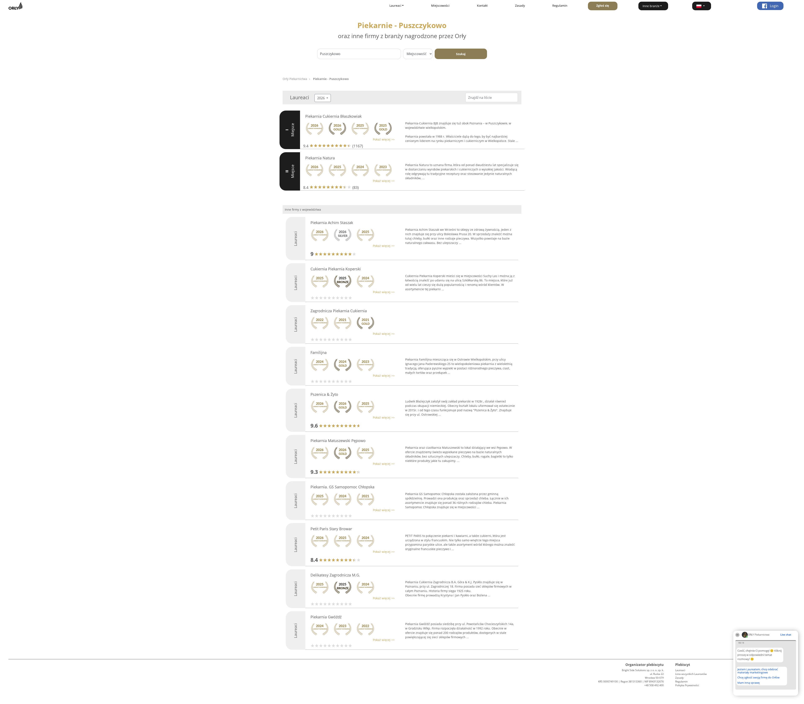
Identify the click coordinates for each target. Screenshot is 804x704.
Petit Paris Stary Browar (331, 528)
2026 (321, 98)
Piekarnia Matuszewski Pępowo (338, 440)
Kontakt (482, 6)
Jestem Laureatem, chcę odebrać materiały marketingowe (757, 670)
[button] (701, 6)
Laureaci (680, 670)
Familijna (319, 352)
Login (773, 6)
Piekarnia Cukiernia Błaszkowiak (333, 116)
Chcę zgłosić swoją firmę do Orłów (758, 678)
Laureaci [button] (395, 6)
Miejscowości (440, 6)
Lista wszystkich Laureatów (691, 674)
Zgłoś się (602, 6)
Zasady (520, 6)
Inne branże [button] (651, 6)
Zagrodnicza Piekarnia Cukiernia (339, 310)
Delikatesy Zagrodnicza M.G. (335, 575)
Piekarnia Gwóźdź (326, 616)
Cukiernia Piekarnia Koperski (336, 268)
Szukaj (460, 54)
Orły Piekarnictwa (295, 79)
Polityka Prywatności (687, 685)
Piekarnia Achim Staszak (332, 222)
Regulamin (559, 6)
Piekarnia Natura (320, 157)
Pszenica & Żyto (324, 394)
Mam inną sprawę (748, 683)
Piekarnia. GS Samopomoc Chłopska (342, 486)
